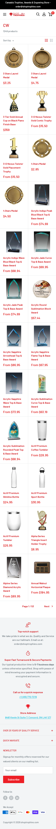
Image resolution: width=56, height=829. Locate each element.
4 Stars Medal (38, 163)
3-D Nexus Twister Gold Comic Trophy (41, 118)
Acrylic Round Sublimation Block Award (41, 308)
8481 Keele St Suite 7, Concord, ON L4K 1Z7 (28, 717)
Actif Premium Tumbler (11, 538)
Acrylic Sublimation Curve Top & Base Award (41, 402)
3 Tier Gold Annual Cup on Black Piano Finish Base (13, 120)
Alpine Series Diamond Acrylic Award (12, 587)
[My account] (44, 14)
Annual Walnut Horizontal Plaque (40, 585)
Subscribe (13, 779)
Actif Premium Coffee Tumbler (39, 447)
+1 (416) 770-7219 (28, 696)
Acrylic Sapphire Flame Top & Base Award (40, 355)
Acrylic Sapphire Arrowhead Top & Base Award (12, 355)
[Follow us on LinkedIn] (17, 798)
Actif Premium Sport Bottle (39, 494)
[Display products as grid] (46, 40)
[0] (50, 14)
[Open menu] (4, 14)
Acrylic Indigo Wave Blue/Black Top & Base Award (14, 261)
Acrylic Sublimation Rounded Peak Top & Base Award (13, 449)
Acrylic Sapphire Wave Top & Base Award (12, 402)
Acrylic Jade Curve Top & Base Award (41, 259)
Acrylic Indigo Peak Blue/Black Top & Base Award (41, 214)
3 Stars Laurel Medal (10, 75)
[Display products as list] (51, 40)
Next (46, 606)
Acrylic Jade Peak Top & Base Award (13, 306)
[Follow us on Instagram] (11, 798)
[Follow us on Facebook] (5, 798)
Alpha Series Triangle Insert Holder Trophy (39, 540)
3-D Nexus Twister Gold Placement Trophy (13, 167)
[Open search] (38, 14)
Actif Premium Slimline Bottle (11, 494)
